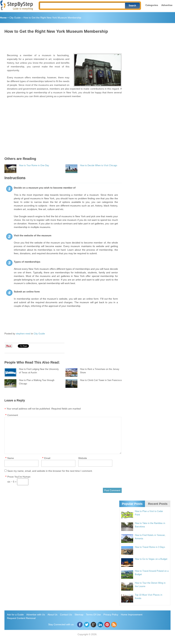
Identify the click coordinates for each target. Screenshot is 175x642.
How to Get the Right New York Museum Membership (52, 17)
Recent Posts (157, 504)
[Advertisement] (66, 42)
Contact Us (66, 614)
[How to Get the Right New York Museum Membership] (97, 70)
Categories (151, 5)
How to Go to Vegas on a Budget (151, 559)
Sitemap (79, 614)
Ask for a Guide (15, 614)
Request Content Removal (21, 618)
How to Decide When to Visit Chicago (98, 165)
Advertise (166, 5)
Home (3, 17)
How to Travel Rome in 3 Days (150, 547)
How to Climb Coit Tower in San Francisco (101, 380)
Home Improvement (131, 614)
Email (47, 458)
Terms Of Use (93, 614)
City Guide (15, 17)
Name (10, 458)
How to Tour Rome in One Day (34, 165)
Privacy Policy (110, 614)
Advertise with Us (35, 614)
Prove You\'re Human (18, 476)
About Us (52, 614)
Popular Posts (132, 504)
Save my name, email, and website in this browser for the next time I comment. (50, 471)
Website (82, 458)
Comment (12, 415)
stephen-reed (23, 333)
